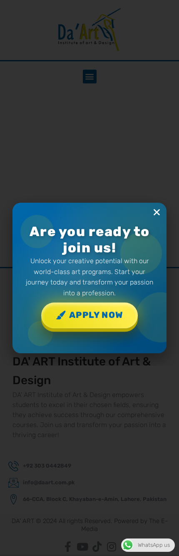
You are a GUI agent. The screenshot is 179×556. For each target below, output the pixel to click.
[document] (89, 278)
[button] (156, 212)
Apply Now (96, 316)
